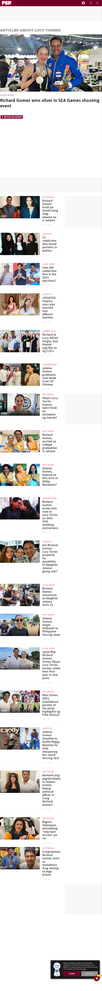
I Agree (72, 974)
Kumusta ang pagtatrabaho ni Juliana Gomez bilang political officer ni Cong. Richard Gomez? (51, 790)
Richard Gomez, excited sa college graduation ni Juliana (49, 443)
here (84, 969)
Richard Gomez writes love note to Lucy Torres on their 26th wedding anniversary (50, 515)
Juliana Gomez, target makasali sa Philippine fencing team (51, 626)
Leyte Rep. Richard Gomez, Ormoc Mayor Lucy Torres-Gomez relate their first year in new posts (51, 665)
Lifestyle (47, 234)
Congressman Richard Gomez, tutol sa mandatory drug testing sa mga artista (51, 863)
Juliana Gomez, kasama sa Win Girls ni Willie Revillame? (50, 476)
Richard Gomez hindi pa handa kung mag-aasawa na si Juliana (50, 210)
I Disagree (89, 974)
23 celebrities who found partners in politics (49, 244)
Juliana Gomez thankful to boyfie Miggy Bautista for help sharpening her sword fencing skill (51, 745)
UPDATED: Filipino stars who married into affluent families (49, 307)
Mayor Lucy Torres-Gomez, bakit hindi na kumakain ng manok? (50, 407)
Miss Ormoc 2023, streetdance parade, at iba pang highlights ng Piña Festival (51, 704)
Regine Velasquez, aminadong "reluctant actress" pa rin (50, 830)
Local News (7, 95)
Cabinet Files (49, 331)
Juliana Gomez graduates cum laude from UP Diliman (49, 376)
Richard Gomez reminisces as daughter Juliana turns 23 (50, 596)
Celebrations (49, 365)
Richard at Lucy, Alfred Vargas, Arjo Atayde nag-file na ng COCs (50, 343)
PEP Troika (48, 197)
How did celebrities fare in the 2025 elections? (49, 274)
